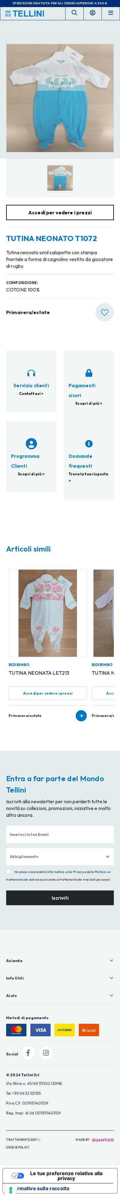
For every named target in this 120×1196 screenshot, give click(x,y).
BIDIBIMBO (19, 664)
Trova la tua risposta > (88, 477)
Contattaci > (31, 393)
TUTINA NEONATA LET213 (39, 673)
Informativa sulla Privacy (65, 872)
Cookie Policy (17, 1147)
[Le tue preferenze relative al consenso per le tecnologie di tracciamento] (11, 1190)
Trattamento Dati (22, 1140)
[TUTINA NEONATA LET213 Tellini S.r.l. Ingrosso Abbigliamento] (48, 613)
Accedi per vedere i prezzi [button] (60, 212)
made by (83, 1140)
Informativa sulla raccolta (38, 1188)
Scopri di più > (88, 403)
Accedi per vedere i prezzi (47, 693)
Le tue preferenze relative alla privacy (66, 1175)
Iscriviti (60, 898)
